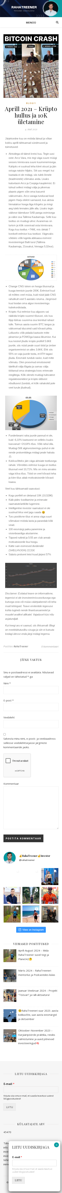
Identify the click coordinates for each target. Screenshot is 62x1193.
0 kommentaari (50, 646)
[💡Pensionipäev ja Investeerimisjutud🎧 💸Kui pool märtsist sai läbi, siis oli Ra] (12, 895)
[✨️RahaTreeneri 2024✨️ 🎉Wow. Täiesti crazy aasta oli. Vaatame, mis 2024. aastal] (30, 895)
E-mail (9, 1084)
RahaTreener (21, 646)
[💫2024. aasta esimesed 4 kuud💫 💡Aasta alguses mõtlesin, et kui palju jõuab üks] (49, 914)
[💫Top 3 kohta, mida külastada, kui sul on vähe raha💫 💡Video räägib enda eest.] (30, 914)
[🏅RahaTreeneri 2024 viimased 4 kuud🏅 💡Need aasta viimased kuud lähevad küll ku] (49, 895)
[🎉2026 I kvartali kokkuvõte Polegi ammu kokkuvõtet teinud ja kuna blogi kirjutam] (30, 876)
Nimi (7, 683)
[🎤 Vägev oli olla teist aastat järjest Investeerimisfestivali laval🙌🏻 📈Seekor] (12, 876)
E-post (8, 700)
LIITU (9, 1107)
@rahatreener (27, 860)
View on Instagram (33, 929)
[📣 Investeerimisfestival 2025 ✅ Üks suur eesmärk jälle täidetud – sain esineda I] (49, 876)
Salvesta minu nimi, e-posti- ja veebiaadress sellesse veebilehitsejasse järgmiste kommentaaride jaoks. (29, 743)
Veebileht (9, 717)
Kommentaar (11, 783)
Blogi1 (31, 103)
